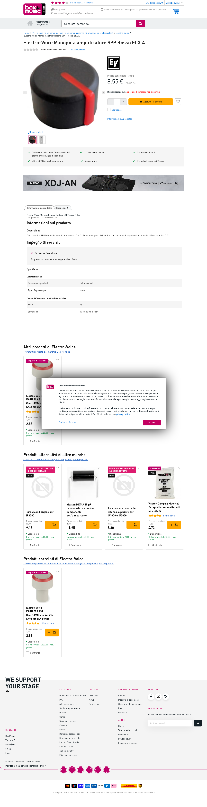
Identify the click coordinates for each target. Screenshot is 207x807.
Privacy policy (124, 738)
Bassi (62, 729)
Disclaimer (123, 734)
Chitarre (63, 725)
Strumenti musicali (68, 721)
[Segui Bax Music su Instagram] (165, 696)
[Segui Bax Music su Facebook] (151, 696)
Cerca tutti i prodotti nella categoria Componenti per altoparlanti (55, 459)
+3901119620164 (32, 761)
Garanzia (122, 712)
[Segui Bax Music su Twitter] (158, 696)
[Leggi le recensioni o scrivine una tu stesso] (30, 49)
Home (121, 725)
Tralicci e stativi (66, 750)
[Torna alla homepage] (30, 23)
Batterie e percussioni (69, 733)
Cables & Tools (66, 746)
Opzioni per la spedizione (130, 704)
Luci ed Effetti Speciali (69, 742)
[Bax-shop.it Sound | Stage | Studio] (34, 9)
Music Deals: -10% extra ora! (72, 695)
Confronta (35, 441)
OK (153, 422)
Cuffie (62, 716)
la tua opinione (78, 49)
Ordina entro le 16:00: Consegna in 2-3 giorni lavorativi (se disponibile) (135, 9)
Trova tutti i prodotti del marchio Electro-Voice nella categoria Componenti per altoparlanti (68, 563)
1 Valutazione (47, 623)
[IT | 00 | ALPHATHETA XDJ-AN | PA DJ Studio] (103, 183)
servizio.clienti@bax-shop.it (33, 765)
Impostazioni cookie (127, 743)
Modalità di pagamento (128, 699)
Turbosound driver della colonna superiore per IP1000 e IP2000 (122, 511)
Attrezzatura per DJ (68, 704)
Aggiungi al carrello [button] (152, 101)
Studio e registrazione (69, 708)
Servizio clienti (128, 689)
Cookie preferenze (67, 422)
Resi (120, 708)
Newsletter (94, 704)
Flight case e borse (68, 755)
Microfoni (63, 712)
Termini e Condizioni (127, 730)
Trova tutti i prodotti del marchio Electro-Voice (46, 351)
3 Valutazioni (169, 515)
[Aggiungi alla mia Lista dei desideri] (178, 101)
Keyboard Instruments (69, 738)
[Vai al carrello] (176, 10)
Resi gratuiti (59, 9)
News (91, 699)
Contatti (122, 695)
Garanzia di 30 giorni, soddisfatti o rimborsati (73, 13)
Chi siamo (93, 695)
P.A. (61, 699)
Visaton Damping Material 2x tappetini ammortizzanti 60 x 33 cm (164, 507)
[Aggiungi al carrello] (52, 525)
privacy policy (123, 414)
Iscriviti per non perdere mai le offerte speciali (169, 714)
